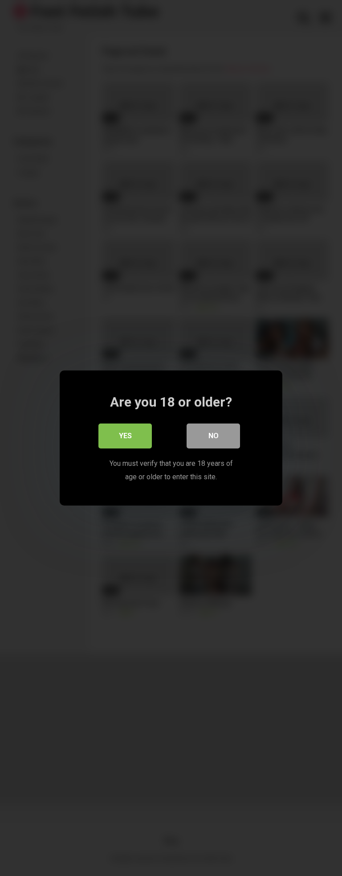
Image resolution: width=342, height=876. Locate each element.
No (213, 436)
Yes (125, 436)
